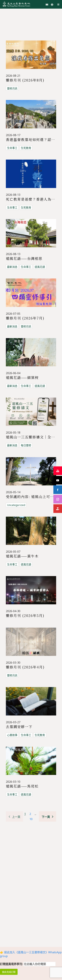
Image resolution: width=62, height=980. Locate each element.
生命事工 (12, 148)
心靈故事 (12, 735)
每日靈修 (26, 445)
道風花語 (40, 266)
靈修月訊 (12, 88)
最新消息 (12, 266)
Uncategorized (16, 505)
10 (31, 819)
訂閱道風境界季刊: (11, 964)
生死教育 (26, 148)
